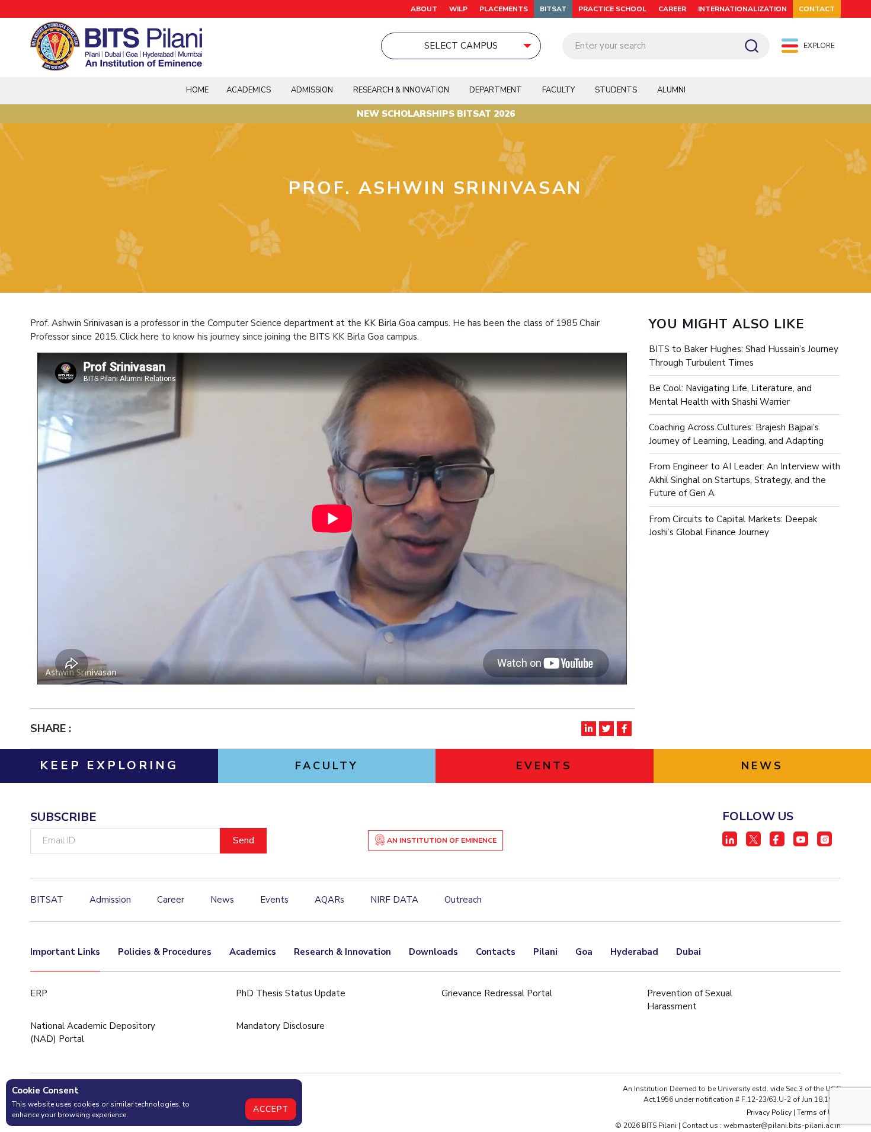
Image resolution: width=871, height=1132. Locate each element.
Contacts (495, 952)
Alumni (671, 90)
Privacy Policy (769, 1112)
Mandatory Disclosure (280, 1026)
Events (274, 900)
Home (197, 90)
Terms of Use (819, 1112)
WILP (458, 9)
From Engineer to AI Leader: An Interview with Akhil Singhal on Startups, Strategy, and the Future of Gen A (744, 480)
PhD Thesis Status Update (290, 993)
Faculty (558, 90)
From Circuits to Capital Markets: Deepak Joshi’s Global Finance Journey (733, 526)
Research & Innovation (342, 952)
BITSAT (553, 9)
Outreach (463, 900)
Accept (271, 1109)
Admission (312, 90)
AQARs (329, 900)
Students (616, 90)
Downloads (433, 952)
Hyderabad (634, 952)
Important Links (65, 952)
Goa (584, 952)
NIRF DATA (394, 900)
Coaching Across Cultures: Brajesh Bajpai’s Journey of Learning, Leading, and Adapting (736, 434)
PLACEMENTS (503, 9)
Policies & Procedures (165, 952)
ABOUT (424, 9)
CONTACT (817, 9)
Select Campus (461, 46)
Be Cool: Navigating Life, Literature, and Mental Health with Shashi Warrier (730, 395)
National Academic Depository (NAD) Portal (92, 1032)
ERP (38, 993)
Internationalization (742, 9)
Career (672, 9)
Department (495, 90)
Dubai (688, 952)
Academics (252, 952)
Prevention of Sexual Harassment (689, 1000)
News (222, 900)
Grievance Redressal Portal (496, 993)
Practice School (612, 9)
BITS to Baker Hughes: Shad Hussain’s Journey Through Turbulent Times (743, 356)
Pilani (545, 952)
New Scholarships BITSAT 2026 (436, 114)
